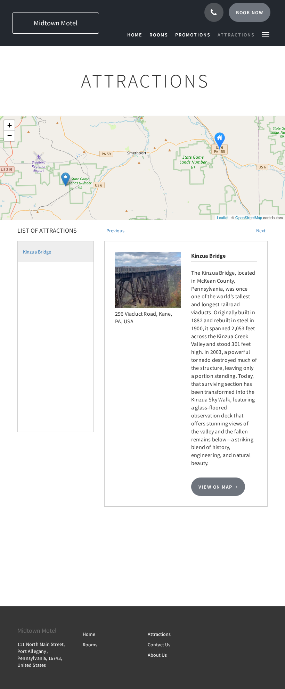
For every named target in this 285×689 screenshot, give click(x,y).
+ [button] (9, 125)
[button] (265, 34)
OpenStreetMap (248, 217)
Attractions (159, 634)
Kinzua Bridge (37, 252)
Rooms (90, 644)
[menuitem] (136, 35)
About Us (157, 655)
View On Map (215, 487)
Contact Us (159, 644)
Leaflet (222, 217)
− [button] (9, 135)
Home (89, 634)
